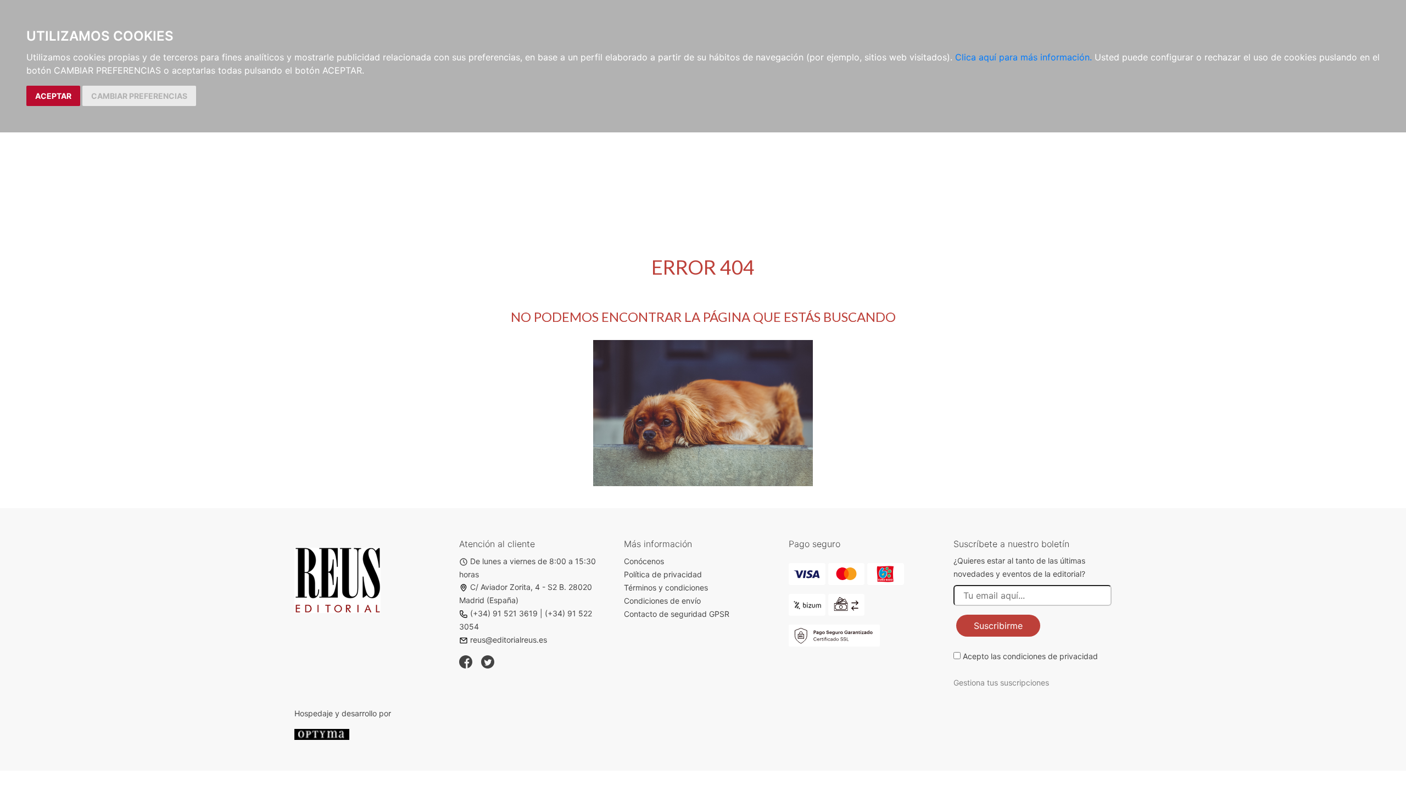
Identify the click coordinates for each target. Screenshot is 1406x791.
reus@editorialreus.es (508, 639)
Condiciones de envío (662, 600)
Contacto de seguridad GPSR (676, 614)
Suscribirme (998, 625)
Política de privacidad (663, 574)
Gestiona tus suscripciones (1001, 682)
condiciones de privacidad (1050, 656)
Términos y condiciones (666, 587)
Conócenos (644, 561)
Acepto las (1030, 656)
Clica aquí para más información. (1023, 57)
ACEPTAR (53, 96)
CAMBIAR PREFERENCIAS (139, 96)
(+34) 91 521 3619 (504, 613)
